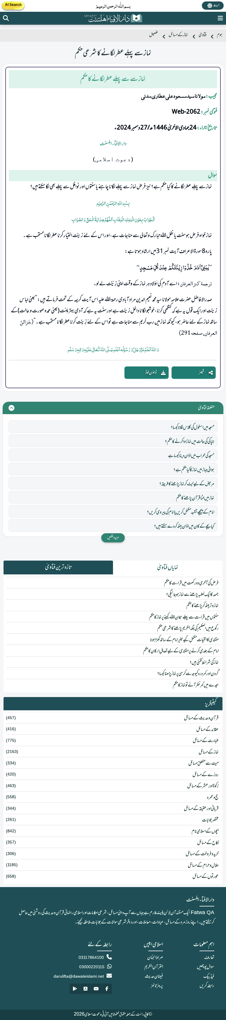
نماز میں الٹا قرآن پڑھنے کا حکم (195, 498)
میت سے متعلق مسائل (203, 763)
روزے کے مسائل (205, 775)
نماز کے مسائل (178, 35)
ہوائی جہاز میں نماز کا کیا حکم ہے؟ (193, 470)
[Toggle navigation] (220, 18)
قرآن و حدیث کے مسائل (201, 718)
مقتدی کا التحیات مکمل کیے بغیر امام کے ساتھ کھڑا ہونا (184, 640)
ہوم (219, 35)
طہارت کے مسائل (206, 740)
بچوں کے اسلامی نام (205, 831)
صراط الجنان (155, 957)
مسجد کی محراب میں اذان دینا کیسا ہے (191, 455)
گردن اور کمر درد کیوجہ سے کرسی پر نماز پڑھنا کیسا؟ (188, 673)
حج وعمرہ (213, 797)
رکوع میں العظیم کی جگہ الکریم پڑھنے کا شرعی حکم (188, 628)
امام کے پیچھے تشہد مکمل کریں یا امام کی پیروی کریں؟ (180, 512)
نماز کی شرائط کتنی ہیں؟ (204, 662)
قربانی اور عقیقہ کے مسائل (201, 808)
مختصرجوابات (210, 820)
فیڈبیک (208, 976)
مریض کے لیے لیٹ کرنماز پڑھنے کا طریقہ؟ (186, 484)
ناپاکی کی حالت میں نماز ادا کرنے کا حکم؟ (189, 441)
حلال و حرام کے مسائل (203, 865)
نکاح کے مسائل (208, 843)
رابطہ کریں (207, 985)
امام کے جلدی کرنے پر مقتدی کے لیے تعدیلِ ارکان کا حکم (181, 651)
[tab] (167, 567)
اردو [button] (216, 5)
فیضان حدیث (154, 976)
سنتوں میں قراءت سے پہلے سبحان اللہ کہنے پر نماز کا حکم (184, 617)
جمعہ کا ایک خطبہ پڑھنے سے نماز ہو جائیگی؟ (192, 594)
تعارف (209, 957)
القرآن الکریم (153, 967)
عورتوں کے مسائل (205, 876)
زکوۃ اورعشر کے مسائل (203, 786)
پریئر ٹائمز (157, 985)
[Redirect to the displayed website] (6, 18)
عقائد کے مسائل (207, 729)
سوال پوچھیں (205, 967)
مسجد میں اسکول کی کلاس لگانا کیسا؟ (192, 427)
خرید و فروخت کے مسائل (202, 854)
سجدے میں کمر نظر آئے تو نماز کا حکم (196, 685)
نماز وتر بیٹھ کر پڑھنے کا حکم (202, 605)
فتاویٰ (202, 35)
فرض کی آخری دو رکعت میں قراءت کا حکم (191, 583)
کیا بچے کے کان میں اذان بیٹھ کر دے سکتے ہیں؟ (184, 526)
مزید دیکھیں (113, 537)
